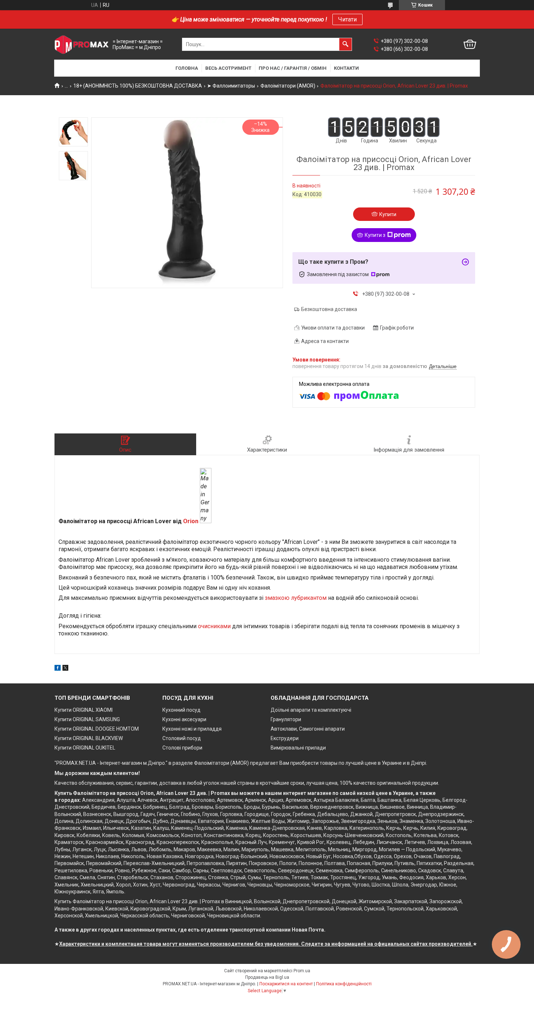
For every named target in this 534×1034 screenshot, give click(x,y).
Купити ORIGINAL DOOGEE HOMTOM (96, 729)
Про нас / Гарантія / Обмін (293, 68)
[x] (65, 669)
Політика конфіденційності (344, 983)
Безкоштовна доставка (329, 309)
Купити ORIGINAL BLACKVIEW (88, 738)
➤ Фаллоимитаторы (231, 86)
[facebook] (57, 669)
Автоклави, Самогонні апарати (308, 729)
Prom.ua (302, 970)
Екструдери (285, 738)
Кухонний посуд (181, 710)
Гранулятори (286, 719)
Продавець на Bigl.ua (267, 977)
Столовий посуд (181, 738)
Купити (387, 214)
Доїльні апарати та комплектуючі (311, 710)
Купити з (375, 235)
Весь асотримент (228, 68)
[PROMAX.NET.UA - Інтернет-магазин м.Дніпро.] (81, 44)
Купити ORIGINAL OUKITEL (84, 748)
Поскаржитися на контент (286, 983)
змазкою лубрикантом (296, 597)
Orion (190, 521)
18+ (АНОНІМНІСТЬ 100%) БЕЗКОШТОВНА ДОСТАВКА (137, 86)
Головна (186, 68)
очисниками (214, 626)
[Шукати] (345, 44)
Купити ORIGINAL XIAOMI (83, 710)
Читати (347, 19)
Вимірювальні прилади (298, 748)
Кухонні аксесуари (184, 719)
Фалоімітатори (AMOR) (287, 86)
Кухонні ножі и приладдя (192, 729)
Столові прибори (182, 748)
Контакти (346, 68)
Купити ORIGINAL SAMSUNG (87, 719)
